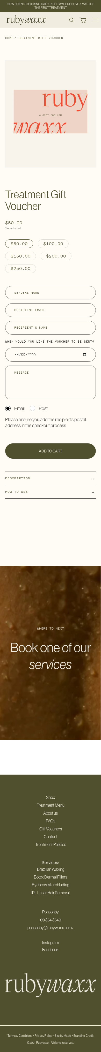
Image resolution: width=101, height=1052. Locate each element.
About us (50, 813)
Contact (50, 836)
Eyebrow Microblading (50, 884)
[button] (71, 20)
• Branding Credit (82, 1036)
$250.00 (21, 268)
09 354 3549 (50, 919)
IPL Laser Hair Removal (50, 892)
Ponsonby (50, 911)
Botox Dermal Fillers (50, 877)
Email (19, 408)
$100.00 (53, 243)
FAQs (50, 820)
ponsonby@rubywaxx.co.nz (50, 927)
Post (43, 408)
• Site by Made (62, 1036)
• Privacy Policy (42, 1036)
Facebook (50, 949)
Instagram (50, 942)
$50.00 (19, 243)
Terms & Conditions (20, 1036)
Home (9, 38)
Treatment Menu (50, 805)
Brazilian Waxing (50, 869)
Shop (50, 797)
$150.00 (21, 256)
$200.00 (56, 256)
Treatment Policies (50, 844)
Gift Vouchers (50, 828)
